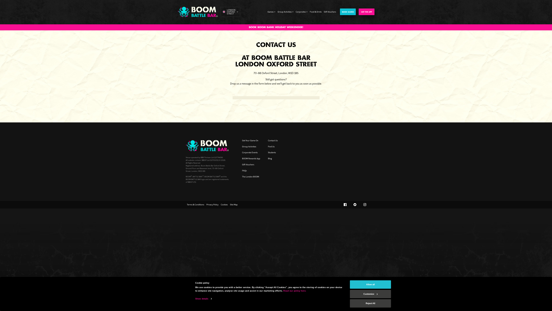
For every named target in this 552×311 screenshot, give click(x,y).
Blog (270, 158)
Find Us (271, 146)
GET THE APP (366, 12)
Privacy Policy (212, 204)
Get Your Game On (250, 140)
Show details (201, 298)
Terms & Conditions (195, 204)
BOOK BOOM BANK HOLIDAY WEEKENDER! (276, 27)
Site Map (234, 204)
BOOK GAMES (348, 12)
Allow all (370, 284)
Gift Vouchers (330, 12)
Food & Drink (316, 12)
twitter (354, 204)
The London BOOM (250, 176)
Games (271, 12)
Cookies (224, 204)
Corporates (301, 12)
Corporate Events (250, 152)
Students (272, 152)
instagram (364, 204)
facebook (345, 204)
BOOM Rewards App (251, 158)
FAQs (244, 170)
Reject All (370, 303)
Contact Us (273, 140)
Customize (368, 294)
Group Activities (285, 12)
